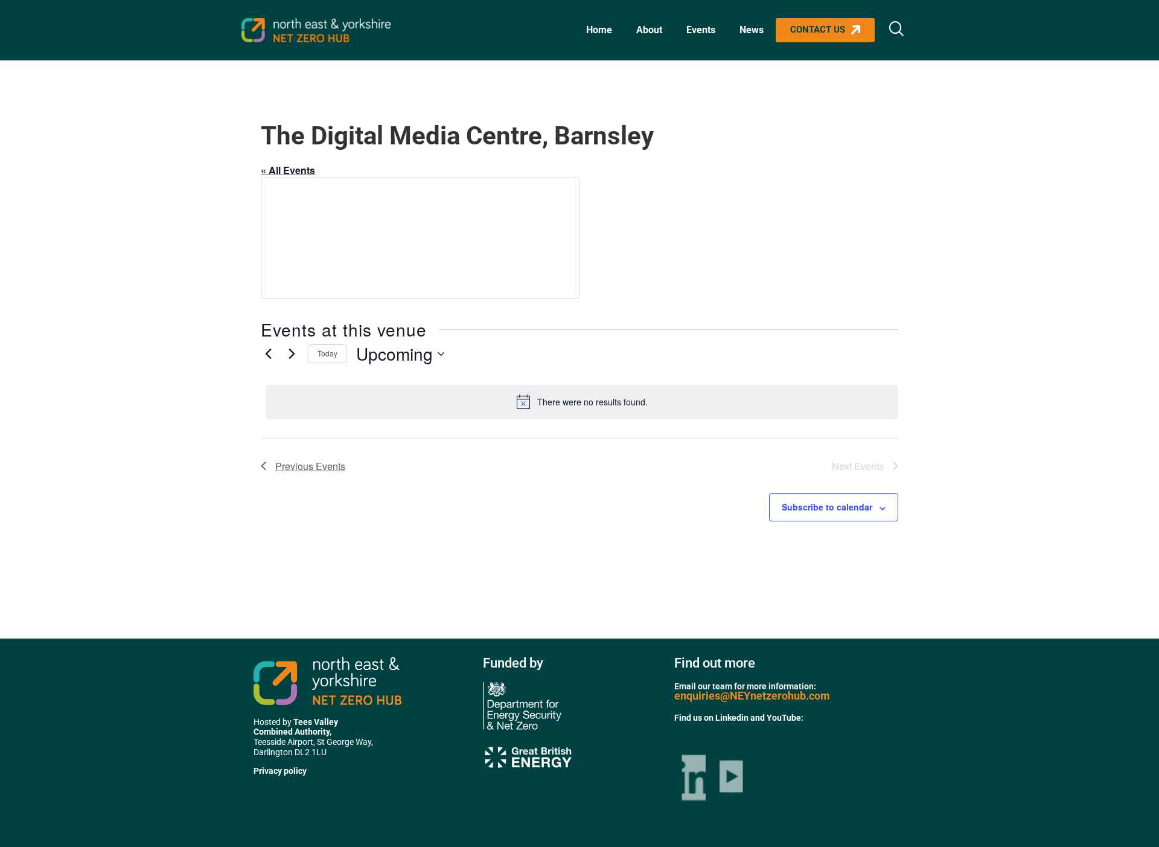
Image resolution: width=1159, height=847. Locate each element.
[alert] (582, 402)
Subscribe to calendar (827, 507)
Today (327, 353)
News (751, 30)
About (649, 30)
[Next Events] (291, 354)
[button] (896, 30)
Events (700, 30)
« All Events (288, 170)
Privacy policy (280, 771)
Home (599, 30)
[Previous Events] (268, 354)
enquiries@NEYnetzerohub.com (752, 695)
